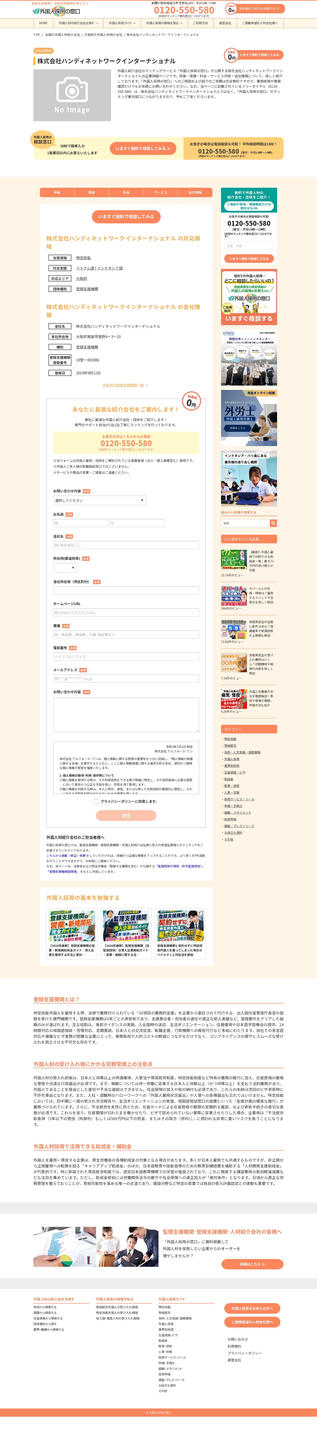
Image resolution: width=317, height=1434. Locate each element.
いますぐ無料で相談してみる (259, 54)
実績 (91, 192)
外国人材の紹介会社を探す (76, 23)
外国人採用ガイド (120, 23)
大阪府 (81, 278)
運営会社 (225, 23)
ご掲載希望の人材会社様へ (260, 23)
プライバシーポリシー (245, 1353)
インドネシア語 (110, 268)
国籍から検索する (45, 1312)
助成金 (228, 779)
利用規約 (234, 1346)
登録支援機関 (87, 288)
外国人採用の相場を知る (162, 23)
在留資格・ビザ (234, 772)
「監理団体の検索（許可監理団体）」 (180, 866)
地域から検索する (45, 1307)
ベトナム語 (85, 268)
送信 (126, 815)
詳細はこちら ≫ (252, 1264)
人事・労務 (231, 792)
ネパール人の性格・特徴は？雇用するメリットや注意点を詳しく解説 (261, 595)
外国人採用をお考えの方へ (252, 1308)
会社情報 (195, 192)
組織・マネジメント (237, 812)
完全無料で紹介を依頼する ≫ (259, 8)
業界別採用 (231, 765)
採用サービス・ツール (239, 799)
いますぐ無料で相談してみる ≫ (143, 148)
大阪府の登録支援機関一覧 (123, 385)
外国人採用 (231, 759)
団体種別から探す (45, 1324)
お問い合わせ (238, 1339)
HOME (43, 23)
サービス (161, 192)
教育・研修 (231, 786)
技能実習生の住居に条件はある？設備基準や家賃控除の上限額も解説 (261, 629)
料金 (126, 192)
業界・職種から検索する (48, 1329)
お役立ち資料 (233, 832)
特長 (57, 192)
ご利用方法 (200, 23)
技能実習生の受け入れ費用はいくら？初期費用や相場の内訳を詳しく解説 (261, 664)
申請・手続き (233, 806)
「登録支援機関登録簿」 (63, 871)
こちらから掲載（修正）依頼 (66, 855)
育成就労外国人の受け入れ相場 (117, 1307)
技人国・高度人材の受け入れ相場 (118, 1318)
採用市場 (230, 819)
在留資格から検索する (48, 1318)
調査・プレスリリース (239, 826)
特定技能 (83, 257)
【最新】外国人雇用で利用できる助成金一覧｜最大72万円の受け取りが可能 (261, 561)
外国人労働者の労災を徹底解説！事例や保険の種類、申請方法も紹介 (261, 698)
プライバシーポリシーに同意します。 (129, 801)
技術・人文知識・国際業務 (242, 752)
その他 (228, 839)
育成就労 (230, 745)
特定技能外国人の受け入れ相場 (117, 1312)
